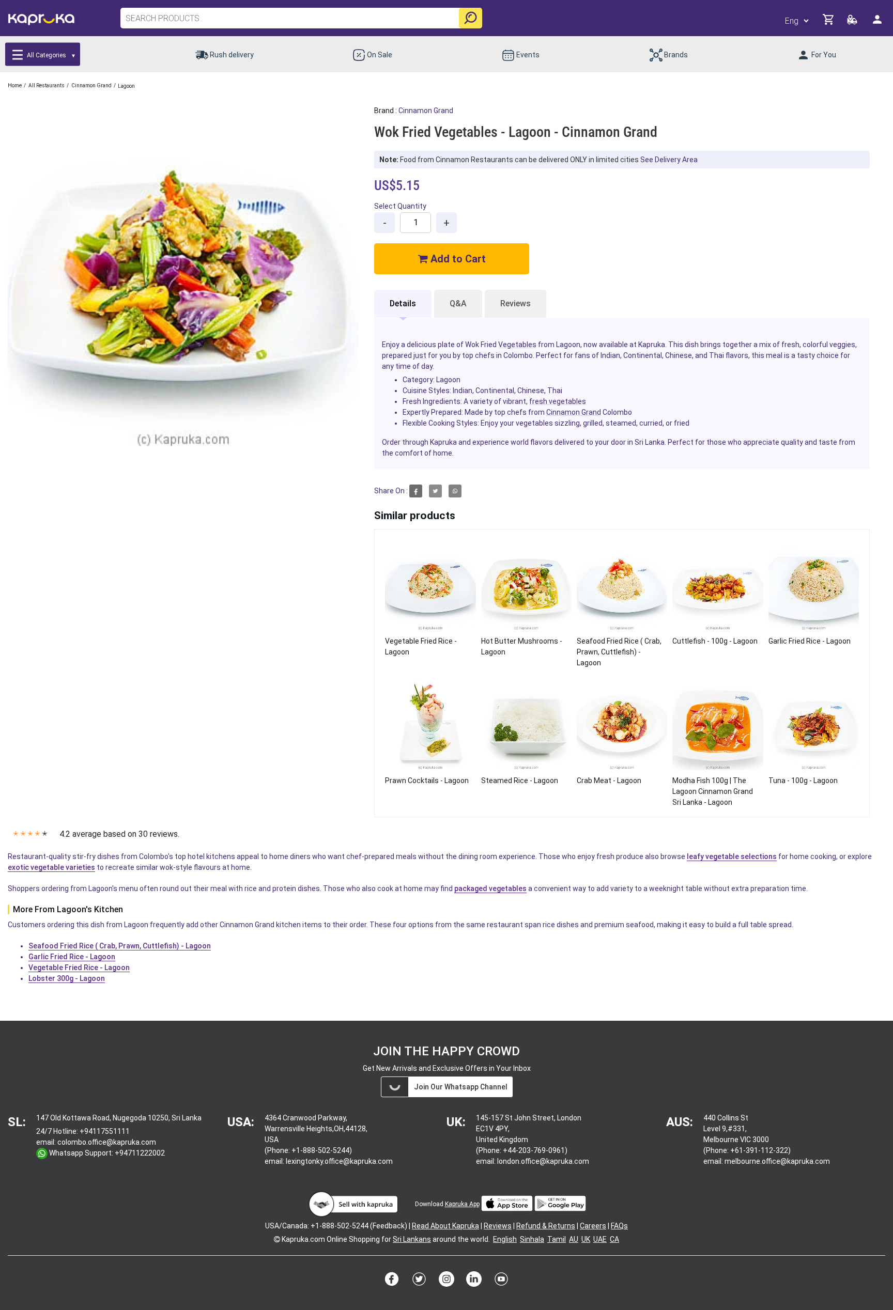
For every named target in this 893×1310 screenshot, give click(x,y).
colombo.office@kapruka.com (106, 1142)
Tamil (556, 1239)
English (505, 1239)
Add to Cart (457, 259)
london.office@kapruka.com (543, 1161)
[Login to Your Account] (878, 23)
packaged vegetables (490, 888)
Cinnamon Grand (425, 110)
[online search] (470, 18)
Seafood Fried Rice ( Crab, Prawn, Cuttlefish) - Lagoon (119, 946)
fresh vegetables (557, 401)
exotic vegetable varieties (51, 867)
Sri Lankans (412, 1239)
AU (573, 1239)
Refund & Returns (545, 1226)
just (419, 355)
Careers (593, 1226)
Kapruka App (462, 1204)
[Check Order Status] (853, 22)
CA (614, 1239)
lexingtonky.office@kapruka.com (339, 1161)
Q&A (458, 303)
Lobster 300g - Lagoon (66, 978)
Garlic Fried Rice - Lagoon (71, 957)
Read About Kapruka (445, 1226)
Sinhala (532, 1239)
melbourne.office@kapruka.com (777, 1161)
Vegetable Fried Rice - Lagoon (79, 967)
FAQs (619, 1226)
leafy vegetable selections (732, 856)
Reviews (515, 303)
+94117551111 (105, 1131)
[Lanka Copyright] (277, 1239)
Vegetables (517, 344)
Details (403, 303)
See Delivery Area (669, 159)
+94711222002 (140, 1153)
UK (585, 1239)
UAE (600, 1239)
